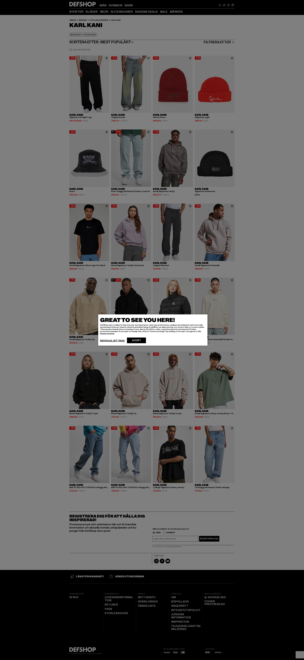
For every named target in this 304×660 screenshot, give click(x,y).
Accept (136, 340)
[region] (152, 330)
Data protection (107, 333)
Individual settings (112, 340)
